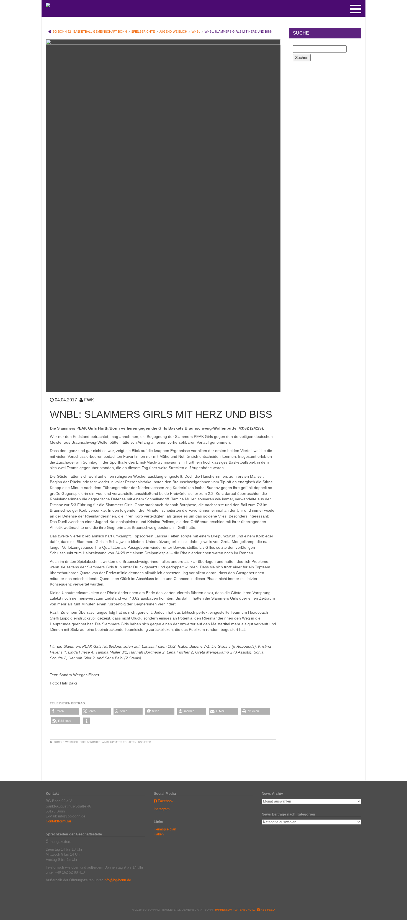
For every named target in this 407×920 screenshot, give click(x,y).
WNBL (105, 742)
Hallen (159, 834)
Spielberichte (90, 742)
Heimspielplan (165, 829)
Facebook (165, 801)
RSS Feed (144, 742)
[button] (64, 711)
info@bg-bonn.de (117, 880)
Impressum (223, 909)
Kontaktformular (58, 821)
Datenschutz (245, 909)
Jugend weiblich (66, 742)
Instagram (162, 809)
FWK (89, 400)
